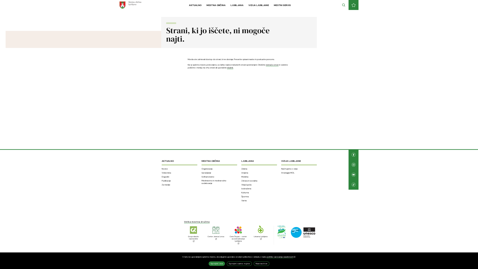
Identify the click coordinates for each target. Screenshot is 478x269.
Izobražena (246, 188)
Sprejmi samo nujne (239, 263)
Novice (165, 169)
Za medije (166, 185)
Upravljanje (206, 173)
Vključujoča (246, 185)
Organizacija (207, 169)
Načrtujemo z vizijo (289, 169)
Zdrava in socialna (249, 181)
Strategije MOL (288, 173)
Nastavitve (261, 263)
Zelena (244, 169)
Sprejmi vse (217, 263)
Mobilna (244, 177)
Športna (245, 196)
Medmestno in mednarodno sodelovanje (214, 182)
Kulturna (245, 192)
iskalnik (230, 67)
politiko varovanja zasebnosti (280, 257)
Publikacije (166, 181)
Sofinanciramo (208, 177)
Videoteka (166, 173)
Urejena (244, 173)
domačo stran (272, 65)
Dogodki (165, 177)
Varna (244, 200)
